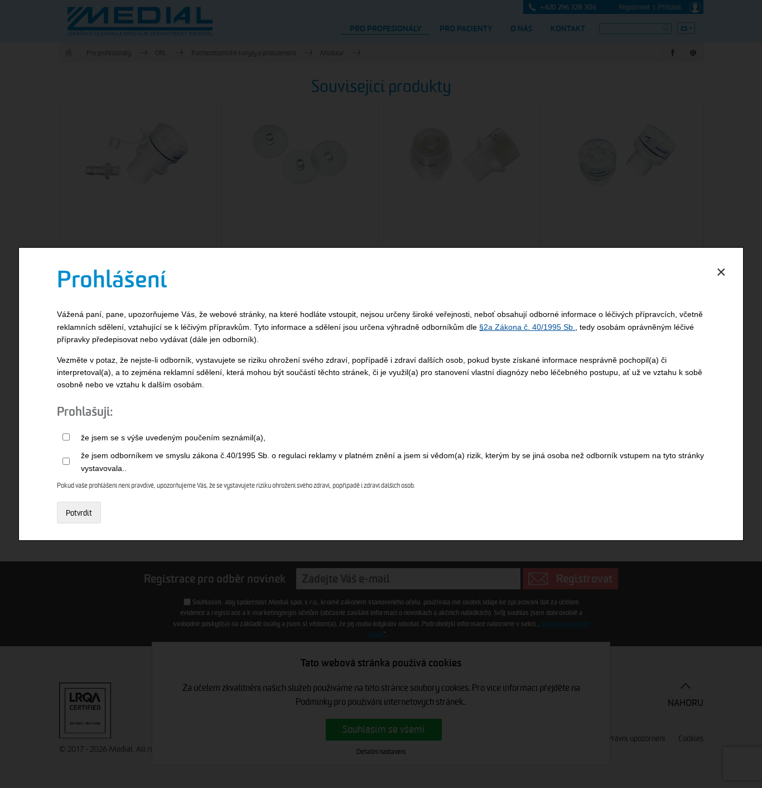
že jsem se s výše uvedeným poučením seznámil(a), (173, 437)
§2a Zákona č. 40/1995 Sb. (527, 327)
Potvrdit (79, 513)
